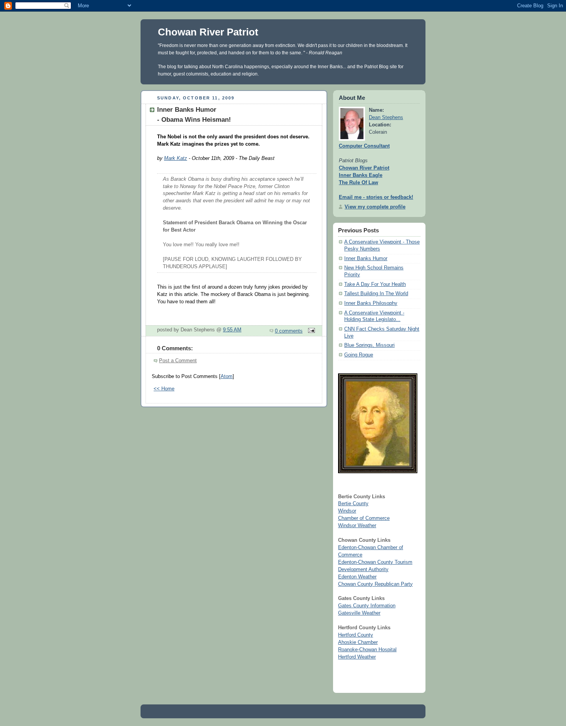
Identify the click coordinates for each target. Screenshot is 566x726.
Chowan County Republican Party (375, 584)
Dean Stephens (386, 117)
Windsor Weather (357, 525)
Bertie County (353, 503)
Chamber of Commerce (364, 518)
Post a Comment (178, 360)
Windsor (347, 511)
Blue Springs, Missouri (369, 345)
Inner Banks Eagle (360, 175)
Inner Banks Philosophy (370, 303)
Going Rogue (358, 355)
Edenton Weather (357, 577)
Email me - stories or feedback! (376, 197)
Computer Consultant (364, 146)
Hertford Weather (357, 657)
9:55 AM (232, 330)
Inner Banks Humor (365, 258)
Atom (227, 376)
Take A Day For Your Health (375, 284)
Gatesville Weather (359, 613)
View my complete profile (375, 207)
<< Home (164, 389)
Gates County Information (366, 605)
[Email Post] (310, 331)
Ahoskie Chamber (358, 642)
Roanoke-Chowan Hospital (367, 649)
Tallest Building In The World (376, 293)
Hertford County (355, 635)
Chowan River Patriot (208, 32)
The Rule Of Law (358, 182)
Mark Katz (175, 158)
